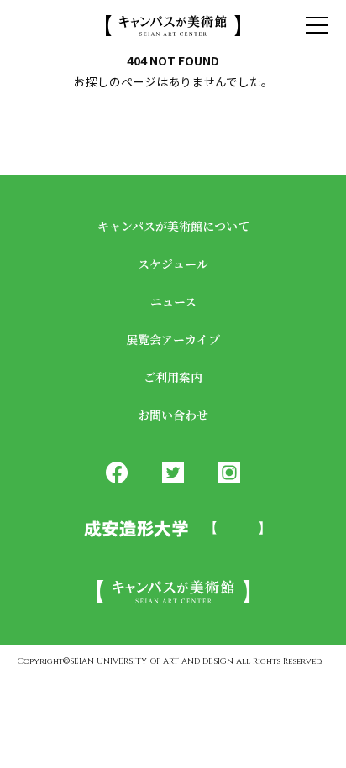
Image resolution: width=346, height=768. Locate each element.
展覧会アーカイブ (173, 339)
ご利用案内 (173, 376)
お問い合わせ (173, 414)
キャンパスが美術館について (173, 225)
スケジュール (173, 263)
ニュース (173, 301)
